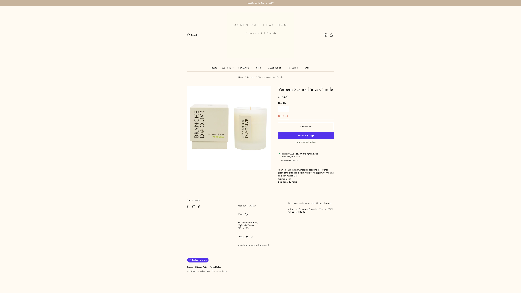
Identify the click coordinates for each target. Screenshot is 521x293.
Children (293, 68)
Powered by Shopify (219, 271)
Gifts (259, 68)
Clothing (226, 68)
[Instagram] (193, 207)
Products (250, 77)
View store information (289, 160)
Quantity (282, 103)
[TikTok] (199, 207)
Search (190, 267)
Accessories (275, 68)
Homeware (243, 68)
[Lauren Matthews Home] (260, 35)
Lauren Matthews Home (202, 271)
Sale (307, 68)
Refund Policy (215, 267)
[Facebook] (187, 207)
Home (214, 68)
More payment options (306, 142)
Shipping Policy (201, 267)
